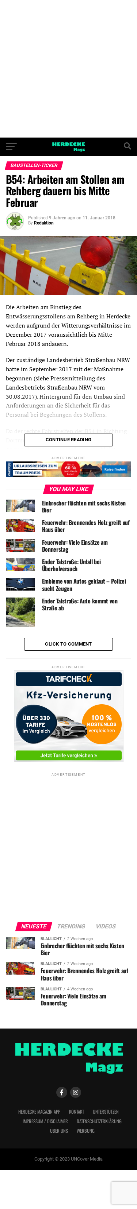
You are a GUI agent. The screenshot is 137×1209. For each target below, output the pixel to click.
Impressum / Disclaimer (45, 1121)
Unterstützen (106, 1111)
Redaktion (44, 223)
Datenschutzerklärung (99, 1121)
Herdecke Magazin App (39, 1111)
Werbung (86, 1130)
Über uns (59, 1130)
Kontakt (76, 1111)
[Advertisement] (68, 69)
